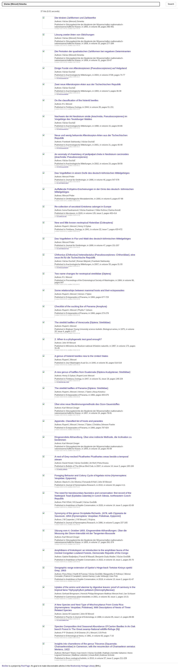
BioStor (5, 666)
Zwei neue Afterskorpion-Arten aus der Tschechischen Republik (88, 84)
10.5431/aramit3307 (62, 267)
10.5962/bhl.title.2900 (63, 382)
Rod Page (25, 666)
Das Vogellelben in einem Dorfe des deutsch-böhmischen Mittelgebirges (92, 173)
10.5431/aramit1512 (62, 129)
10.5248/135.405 (61, 216)
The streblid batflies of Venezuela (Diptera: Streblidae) (82, 322)
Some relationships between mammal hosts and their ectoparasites (89, 290)
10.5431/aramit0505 (62, 94)
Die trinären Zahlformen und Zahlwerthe (75, 17)
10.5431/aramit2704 (62, 78)
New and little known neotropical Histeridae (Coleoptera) (84, 222)
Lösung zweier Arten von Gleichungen (74, 34)
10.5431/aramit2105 (62, 148)
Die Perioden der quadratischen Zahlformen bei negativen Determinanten (93, 51)
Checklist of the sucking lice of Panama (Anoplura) (81, 306)
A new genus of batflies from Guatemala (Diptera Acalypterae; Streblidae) (92, 372)
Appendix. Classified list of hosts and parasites (79, 421)
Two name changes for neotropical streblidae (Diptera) (83, 273)
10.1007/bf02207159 (63, 248)
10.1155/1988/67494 (63, 620)
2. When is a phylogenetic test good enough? (78, 339)
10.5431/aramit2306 (62, 167)
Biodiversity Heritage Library (82, 666)
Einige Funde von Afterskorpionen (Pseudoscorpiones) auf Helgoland (91, 68)
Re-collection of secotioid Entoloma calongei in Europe (83, 206)
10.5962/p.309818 (62, 469)
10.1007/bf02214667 (63, 183)
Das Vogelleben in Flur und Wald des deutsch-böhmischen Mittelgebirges (93, 238)
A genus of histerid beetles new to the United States (81, 356)
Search (171, 4)
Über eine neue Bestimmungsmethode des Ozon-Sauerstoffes (87, 404)
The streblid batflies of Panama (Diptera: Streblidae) (81, 388)
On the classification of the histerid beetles (76, 100)
